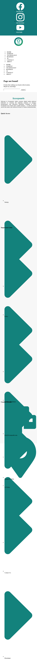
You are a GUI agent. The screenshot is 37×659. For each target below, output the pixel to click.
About (9, 61)
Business (10, 57)
